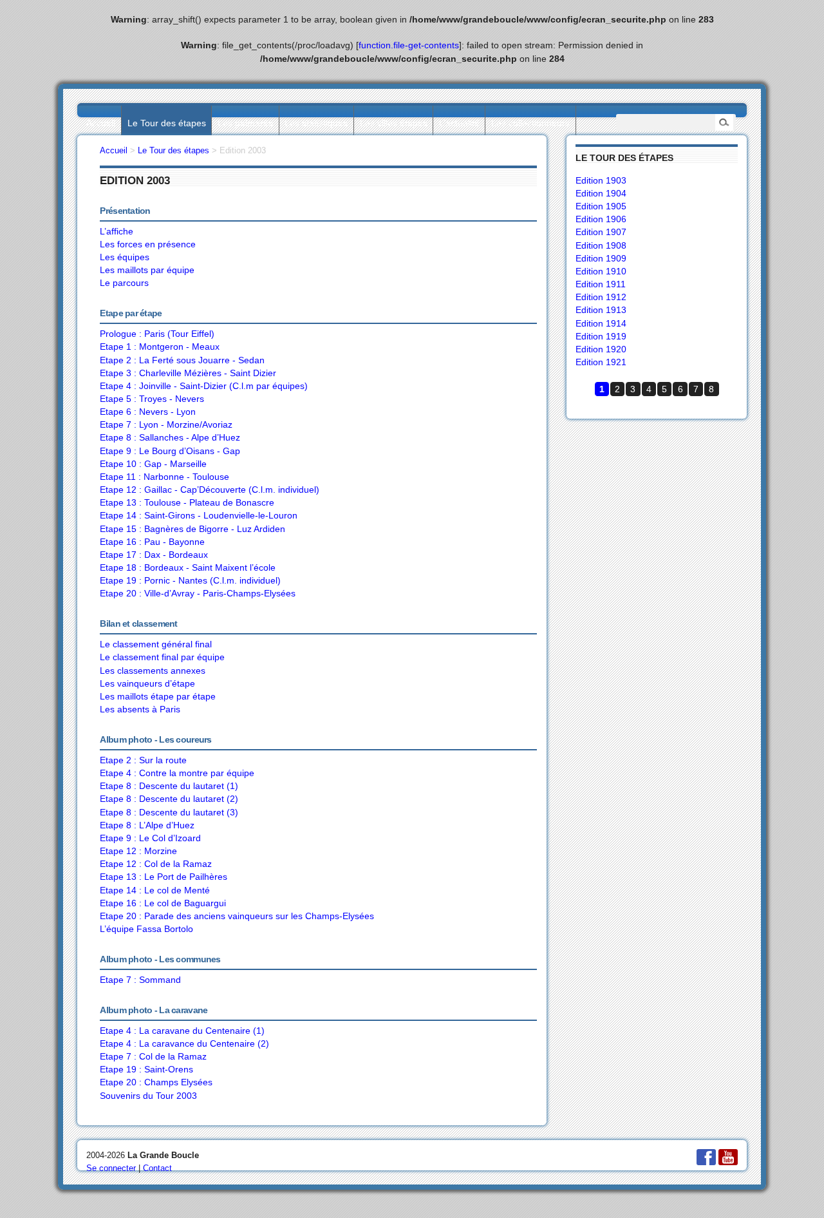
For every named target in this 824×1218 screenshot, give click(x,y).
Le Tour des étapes (166, 123)
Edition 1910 (601, 271)
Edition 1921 (601, 362)
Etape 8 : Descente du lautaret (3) (169, 812)
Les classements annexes (152, 670)
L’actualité (459, 123)
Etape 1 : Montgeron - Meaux (160, 346)
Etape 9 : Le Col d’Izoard (150, 838)
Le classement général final (156, 644)
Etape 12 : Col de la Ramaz (156, 864)
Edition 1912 (601, 297)
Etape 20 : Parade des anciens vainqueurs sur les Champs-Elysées (237, 916)
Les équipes (124, 257)
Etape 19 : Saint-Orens (146, 1069)
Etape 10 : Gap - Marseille (153, 464)
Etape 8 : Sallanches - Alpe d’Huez (170, 437)
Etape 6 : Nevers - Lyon (148, 411)
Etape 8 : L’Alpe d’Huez (147, 825)
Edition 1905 (601, 206)
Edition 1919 (601, 336)
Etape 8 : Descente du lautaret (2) (169, 799)
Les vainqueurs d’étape (147, 683)
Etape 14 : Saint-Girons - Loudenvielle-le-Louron (198, 515)
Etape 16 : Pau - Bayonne (152, 542)
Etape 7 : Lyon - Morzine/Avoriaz (166, 424)
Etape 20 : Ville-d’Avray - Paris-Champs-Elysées (197, 593)
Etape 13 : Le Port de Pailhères (163, 876)
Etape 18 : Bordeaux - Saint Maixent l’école (188, 567)
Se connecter (111, 1168)
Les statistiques (316, 123)
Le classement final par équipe (162, 657)
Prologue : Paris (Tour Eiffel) (157, 333)
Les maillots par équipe (147, 270)
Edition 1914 (601, 323)
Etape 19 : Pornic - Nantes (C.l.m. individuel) (190, 580)
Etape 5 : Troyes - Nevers (152, 399)
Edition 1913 (601, 310)
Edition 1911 (601, 284)
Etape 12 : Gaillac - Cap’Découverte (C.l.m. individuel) (209, 489)
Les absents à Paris (140, 709)
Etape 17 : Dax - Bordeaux (154, 554)
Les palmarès (245, 123)
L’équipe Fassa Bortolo (146, 929)
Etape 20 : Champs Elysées (156, 1082)
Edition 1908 (601, 245)
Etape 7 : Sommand (140, 980)
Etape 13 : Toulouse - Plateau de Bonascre (187, 502)
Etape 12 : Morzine (138, 851)
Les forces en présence (148, 244)
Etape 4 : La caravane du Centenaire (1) (182, 1030)
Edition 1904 (601, 193)
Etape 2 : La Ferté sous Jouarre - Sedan (182, 360)
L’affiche (116, 231)
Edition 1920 (601, 349)
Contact (157, 1168)
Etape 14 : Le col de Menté (155, 890)
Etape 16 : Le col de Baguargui (163, 903)
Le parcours (124, 283)
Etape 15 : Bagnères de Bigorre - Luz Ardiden (192, 529)
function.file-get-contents (409, 45)
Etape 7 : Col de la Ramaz (153, 1056)
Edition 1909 (601, 258)
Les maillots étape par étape (158, 696)
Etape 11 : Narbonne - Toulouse (164, 476)
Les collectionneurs (530, 123)
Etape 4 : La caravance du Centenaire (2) (184, 1043)
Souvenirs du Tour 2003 (148, 1095)
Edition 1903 (601, 180)
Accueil (100, 123)
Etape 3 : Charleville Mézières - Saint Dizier (188, 373)
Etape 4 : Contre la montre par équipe (177, 773)
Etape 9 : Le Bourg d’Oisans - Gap (170, 451)
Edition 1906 (601, 219)
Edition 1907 (601, 232)
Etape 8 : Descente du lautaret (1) (169, 786)
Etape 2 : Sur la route (143, 760)
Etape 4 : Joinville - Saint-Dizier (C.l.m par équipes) (204, 386)
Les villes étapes (393, 123)
